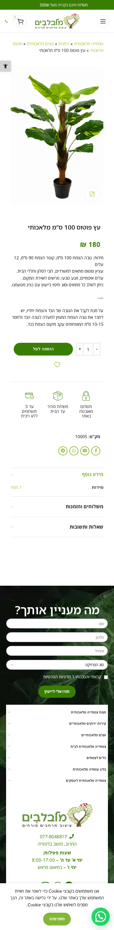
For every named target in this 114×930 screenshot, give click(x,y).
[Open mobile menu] (103, 21)
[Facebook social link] (95, 450)
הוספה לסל (43, 349)
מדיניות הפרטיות (57, 677)
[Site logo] (57, 20)
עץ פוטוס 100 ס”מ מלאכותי (45, 911)
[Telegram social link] (62, 450)
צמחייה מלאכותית (88, 43)
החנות (63, 43)
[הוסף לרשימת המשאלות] (57, 365)
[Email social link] (84, 450)
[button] (5, 66)
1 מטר (16, 487)
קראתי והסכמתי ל (72, 677)
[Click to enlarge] (92, 194)
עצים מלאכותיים (40, 43)
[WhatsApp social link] (73, 450)
